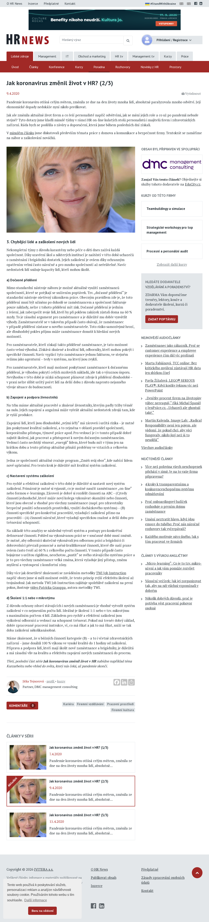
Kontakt (70, 3)
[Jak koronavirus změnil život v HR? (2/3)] (28, 790)
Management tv (143, 56)
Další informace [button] (35, 900)
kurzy (61, 681)
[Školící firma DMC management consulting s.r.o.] (171, 164)
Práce (185, 56)
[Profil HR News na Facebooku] (195, 3)
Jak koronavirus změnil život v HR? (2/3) (78, 781)
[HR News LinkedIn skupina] (200, 3)
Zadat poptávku (161, 319)
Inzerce (33, 3)
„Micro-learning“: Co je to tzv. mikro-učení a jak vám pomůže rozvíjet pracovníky (173, 568)
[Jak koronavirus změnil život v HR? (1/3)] (28, 757)
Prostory (175, 67)
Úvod (15, 67)
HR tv (119, 56)
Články (33, 67)
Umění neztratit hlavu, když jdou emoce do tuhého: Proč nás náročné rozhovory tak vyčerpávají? (172, 524)
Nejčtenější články (157, 459)
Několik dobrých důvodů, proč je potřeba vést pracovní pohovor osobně (169, 603)
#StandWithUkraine (163, 4)
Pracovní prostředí (120, 704)
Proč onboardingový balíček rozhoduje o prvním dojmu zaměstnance (166, 506)
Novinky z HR (150, 67)
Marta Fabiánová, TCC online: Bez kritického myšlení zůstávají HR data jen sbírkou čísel (173, 368)
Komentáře (21, 706)
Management (47, 56)
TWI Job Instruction (111, 573)
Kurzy (168, 56)
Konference (56, 67)
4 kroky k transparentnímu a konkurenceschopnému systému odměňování (169, 489)
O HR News (14, 3)
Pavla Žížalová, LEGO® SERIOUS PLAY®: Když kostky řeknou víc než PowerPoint (171, 385)
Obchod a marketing (92, 56)
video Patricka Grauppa (48, 587)
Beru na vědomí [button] (42, 910)
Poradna (99, 67)
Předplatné (51, 3)
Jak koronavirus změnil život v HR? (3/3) (78, 815)
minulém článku (22, 133)
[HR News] (28, 39)
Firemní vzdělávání (90, 704)
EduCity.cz (192, 184)
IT (67, 56)
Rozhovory (122, 67)
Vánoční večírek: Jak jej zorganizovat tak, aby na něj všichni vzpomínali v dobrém (173, 586)
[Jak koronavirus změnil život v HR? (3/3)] (28, 824)
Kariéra (68, 704)
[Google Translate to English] (189, 3)
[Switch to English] (182, 3)
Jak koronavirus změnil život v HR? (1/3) (78, 747)
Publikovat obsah (103, 877)
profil (51, 681)
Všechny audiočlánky (157, 447)
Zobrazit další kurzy (172, 264)
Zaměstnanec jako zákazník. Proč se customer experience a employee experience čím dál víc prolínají (172, 350)
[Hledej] (128, 40)
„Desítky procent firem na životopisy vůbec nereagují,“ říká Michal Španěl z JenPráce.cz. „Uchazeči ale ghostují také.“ (173, 405)
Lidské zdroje (20, 56)
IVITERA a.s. (43, 869)
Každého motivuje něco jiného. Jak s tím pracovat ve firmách (172, 539)
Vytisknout (193, 93)
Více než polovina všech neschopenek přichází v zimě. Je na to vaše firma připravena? (173, 471)
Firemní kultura (123, 710)
